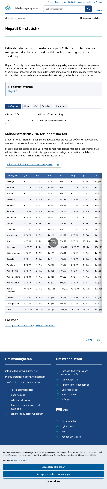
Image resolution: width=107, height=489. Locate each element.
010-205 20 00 (32, 382)
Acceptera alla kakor (53, 466)
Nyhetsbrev (67, 426)
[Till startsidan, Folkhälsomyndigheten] (22, 7)
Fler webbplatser (70, 379)
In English (98, 2)
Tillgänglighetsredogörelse (75, 384)
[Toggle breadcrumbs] (12, 18)
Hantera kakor (53, 481)
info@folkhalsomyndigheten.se (21, 370)
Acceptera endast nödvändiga (53, 474)
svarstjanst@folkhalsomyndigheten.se (25, 376)
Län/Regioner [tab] (13, 106)
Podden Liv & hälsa (71, 436)
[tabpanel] (53, 212)
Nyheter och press (20, 400)
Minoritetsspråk (84, 2)
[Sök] (88, 8)
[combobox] (67, 8)
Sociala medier (69, 421)
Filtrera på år (12, 114)
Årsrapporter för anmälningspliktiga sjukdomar (30, 325)
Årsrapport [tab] (61, 106)
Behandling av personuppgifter (26, 413)
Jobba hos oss (17, 394)
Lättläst (71, 2)
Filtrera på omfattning (50, 114)
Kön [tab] (35, 106)
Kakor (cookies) (69, 389)
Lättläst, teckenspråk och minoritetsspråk (74, 372)
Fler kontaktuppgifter (21, 389)
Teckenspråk (60, 2)
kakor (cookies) (20, 460)
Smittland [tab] (46, 106)
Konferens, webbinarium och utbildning (25, 407)
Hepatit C (12, 91)
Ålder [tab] (26, 106)
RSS (63, 431)
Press (50, 2)
